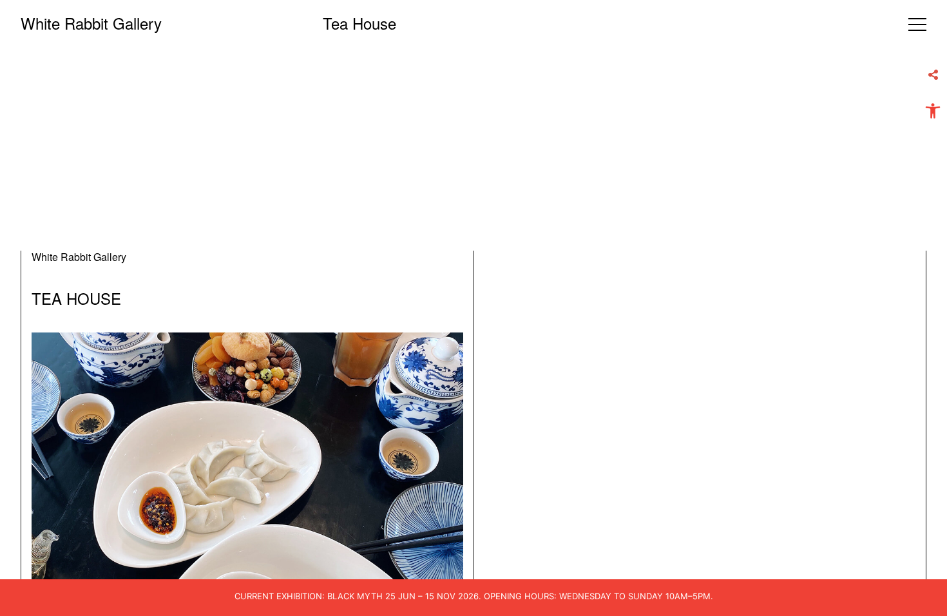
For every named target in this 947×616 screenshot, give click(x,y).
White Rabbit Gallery (91, 23)
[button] (933, 111)
